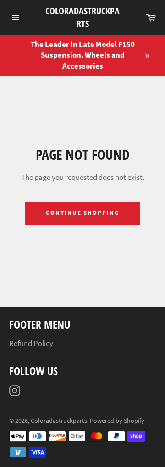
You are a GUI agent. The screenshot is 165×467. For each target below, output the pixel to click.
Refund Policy (31, 343)
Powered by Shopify (117, 421)
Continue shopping (82, 213)
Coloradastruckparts (82, 17)
